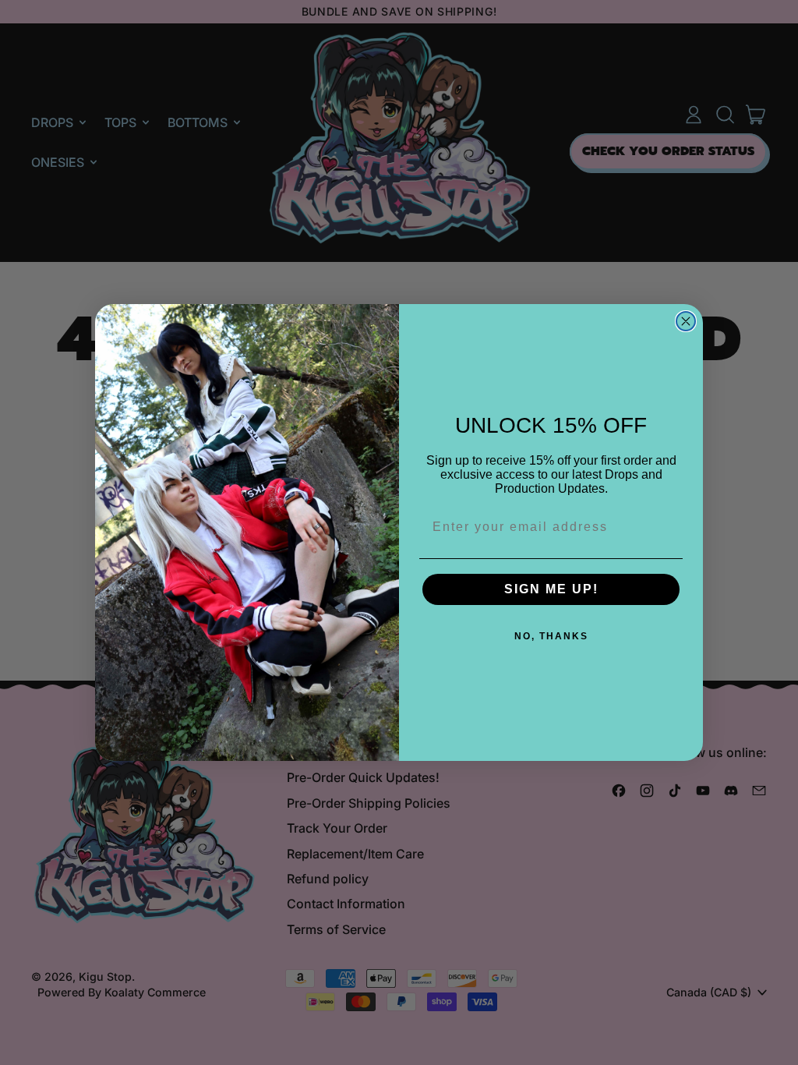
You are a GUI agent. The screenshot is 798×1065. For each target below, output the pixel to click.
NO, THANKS (551, 636)
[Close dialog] (685, 321)
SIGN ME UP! (551, 589)
